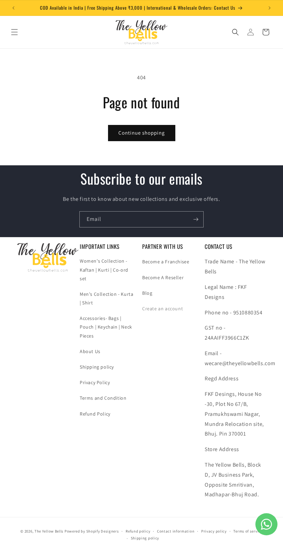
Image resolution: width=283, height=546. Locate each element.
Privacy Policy (95, 382)
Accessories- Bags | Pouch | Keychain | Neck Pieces (106, 327)
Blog (147, 293)
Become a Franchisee (165, 262)
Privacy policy (214, 531)
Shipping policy (97, 367)
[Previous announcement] (13, 8)
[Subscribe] (195, 219)
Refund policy (138, 531)
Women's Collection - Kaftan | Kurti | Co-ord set (104, 269)
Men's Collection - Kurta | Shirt (106, 298)
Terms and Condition (103, 398)
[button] (14, 32)
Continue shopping (141, 132)
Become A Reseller (163, 277)
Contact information (175, 531)
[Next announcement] (269, 8)
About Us (90, 351)
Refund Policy (95, 414)
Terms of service (247, 531)
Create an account (162, 308)
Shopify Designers (102, 531)
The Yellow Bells (49, 531)
